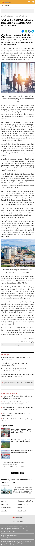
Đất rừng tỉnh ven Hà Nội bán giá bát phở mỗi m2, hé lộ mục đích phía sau (17, 408)
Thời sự (3, 501)
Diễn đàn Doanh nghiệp (27, 342)
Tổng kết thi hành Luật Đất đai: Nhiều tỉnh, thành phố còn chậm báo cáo (15, 370)
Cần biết (4, 511)
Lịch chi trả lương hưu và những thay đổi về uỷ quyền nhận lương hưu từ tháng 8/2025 (21, 430)
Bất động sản (22, 511)
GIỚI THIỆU (20, 521)
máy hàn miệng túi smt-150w (10, 464)
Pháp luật (4, 504)
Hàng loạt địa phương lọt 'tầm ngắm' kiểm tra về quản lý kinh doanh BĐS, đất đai (17, 375)
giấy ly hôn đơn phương (14, 466)
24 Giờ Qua (21, 507)
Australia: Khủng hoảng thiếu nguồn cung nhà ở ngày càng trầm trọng (16, 397)
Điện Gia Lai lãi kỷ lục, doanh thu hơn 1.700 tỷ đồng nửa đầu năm (21, 440)
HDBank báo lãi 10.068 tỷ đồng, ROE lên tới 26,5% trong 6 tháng (22, 451)
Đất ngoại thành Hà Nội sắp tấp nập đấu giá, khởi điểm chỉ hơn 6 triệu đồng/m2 (17, 403)
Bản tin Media (6, 507)
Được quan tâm (7, 426)
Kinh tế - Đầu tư (23, 504)
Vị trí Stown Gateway (13, 462)
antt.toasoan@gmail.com (13, 384)
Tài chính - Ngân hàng (25, 501)
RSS (14, 521)
